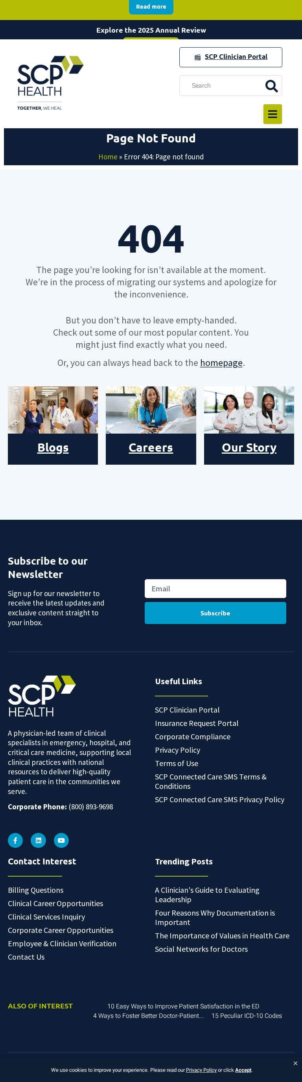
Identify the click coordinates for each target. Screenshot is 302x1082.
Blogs (53, 447)
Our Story (249, 447)
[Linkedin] (38, 840)
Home (108, 156)
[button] (295, 1063)
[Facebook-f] (15, 840)
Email (153, 571)
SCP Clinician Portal (236, 56)
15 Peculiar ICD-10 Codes (247, 1016)
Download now (151, 29)
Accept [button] (243, 1070)
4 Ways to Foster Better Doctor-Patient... (148, 1016)
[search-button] (271, 86)
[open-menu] (272, 114)
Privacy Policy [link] (201, 1070)
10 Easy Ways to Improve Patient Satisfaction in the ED (183, 1006)
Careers (151, 447)
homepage (221, 362)
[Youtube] (61, 840)
